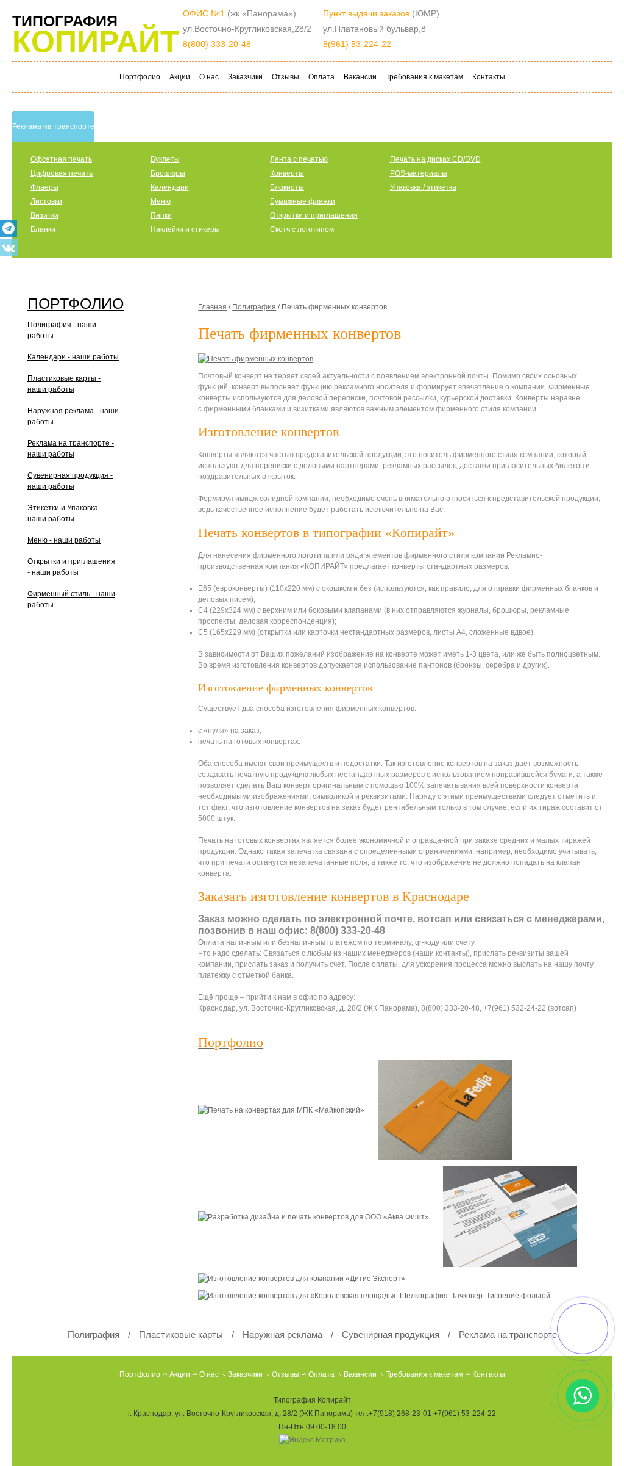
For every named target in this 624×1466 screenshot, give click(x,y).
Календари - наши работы (73, 357)
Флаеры (44, 187)
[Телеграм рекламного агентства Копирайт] (8, 228)
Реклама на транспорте (508, 1334)
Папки (161, 215)
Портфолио (139, 77)
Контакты (488, 77)
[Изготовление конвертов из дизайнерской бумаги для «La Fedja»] (451, 1112)
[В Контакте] (9, 247)
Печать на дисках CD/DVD (435, 159)
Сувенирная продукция (390, 1334)
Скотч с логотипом (302, 229)
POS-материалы (418, 173)
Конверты (287, 173)
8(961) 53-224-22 (357, 44)
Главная (212, 307)
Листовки (46, 201)
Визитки (44, 215)
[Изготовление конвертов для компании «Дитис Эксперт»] (307, 1281)
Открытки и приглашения (314, 215)
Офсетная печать (61, 159)
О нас (209, 77)
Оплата (321, 77)
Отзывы (285, 77)
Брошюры (168, 173)
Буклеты (165, 159)
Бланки (42, 229)
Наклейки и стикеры (185, 229)
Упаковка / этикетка (423, 187)
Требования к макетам (424, 77)
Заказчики (245, 77)
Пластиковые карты (181, 1334)
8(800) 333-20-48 (217, 44)
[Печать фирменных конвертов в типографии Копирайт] (258, 362)
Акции (179, 77)
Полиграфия (254, 307)
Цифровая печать (61, 173)
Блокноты (287, 187)
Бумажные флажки (302, 201)
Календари (170, 187)
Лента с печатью (299, 159)
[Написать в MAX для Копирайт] (583, 1329)
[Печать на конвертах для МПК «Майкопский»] (288, 1112)
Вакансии (360, 77)
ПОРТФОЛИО (75, 303)
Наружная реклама (282, 1334)
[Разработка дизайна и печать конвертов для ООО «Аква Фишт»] (320, 1219)
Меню (161, 201)
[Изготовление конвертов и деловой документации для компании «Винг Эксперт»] (516, 1219)
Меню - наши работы (64, 540)
